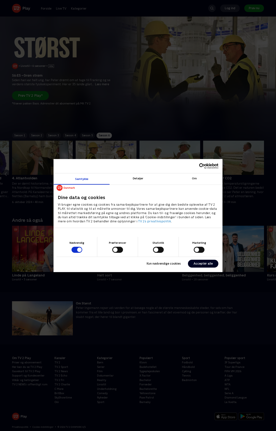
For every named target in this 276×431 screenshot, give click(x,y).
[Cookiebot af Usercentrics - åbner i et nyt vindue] (202, 166)
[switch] (117, 250)
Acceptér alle (203, 263)
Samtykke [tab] (81, 178)
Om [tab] (194, 178)
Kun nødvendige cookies (164, 263)
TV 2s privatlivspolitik (154, 221)
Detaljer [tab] (138, 178)
